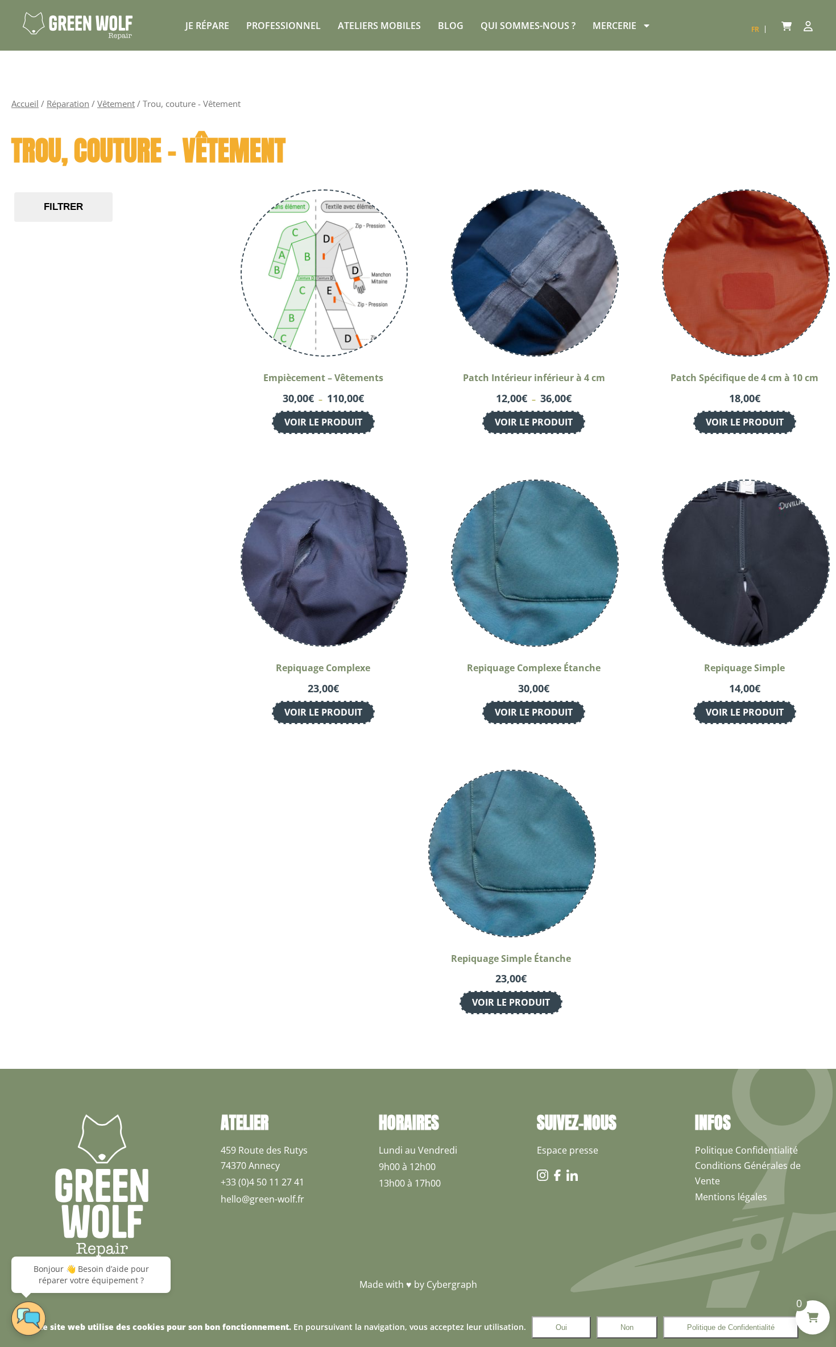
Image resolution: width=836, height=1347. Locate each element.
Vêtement (116, 103)
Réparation (68, 103)
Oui (561, 1327)
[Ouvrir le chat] (28, 1318)
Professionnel (283, 25)
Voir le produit (323, 422)
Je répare (207, 25)
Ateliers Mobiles (379, 25)
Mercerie (614, 25)
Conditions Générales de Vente (748, 1173)
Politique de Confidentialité (731, 1327)
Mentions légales (731, 1197)
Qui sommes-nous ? (528, 25)
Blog (450, 25)
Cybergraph (452, 1284)
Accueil (25, 103)
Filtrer (63, 206)
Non (627, 1327)
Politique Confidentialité (746, 1150)
